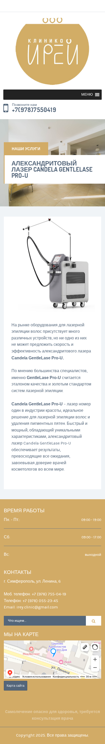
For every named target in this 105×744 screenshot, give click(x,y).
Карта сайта (15, 685)
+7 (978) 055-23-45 (40, 600)
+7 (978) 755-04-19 (49, 594)
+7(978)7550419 (34, 110)
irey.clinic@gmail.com (37, 607)
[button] (87, 95)
